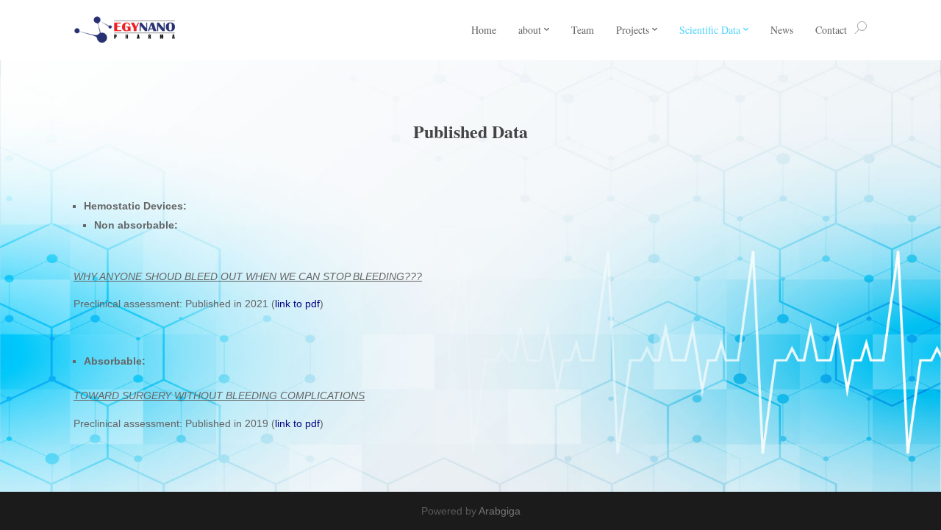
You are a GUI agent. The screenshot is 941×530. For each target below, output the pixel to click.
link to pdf (297, 303)
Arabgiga (499, 511)
